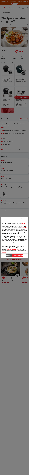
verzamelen (24, 227)
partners (23, 223)
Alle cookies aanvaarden (17, 255)
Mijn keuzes (8, 255)
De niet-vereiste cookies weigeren (20, 218)
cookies (4, 252)
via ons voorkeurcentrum (13, 249)
